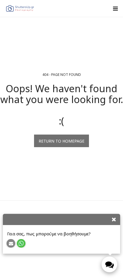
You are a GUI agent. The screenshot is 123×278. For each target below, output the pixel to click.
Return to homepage (61, 141)
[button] (115, 8)
